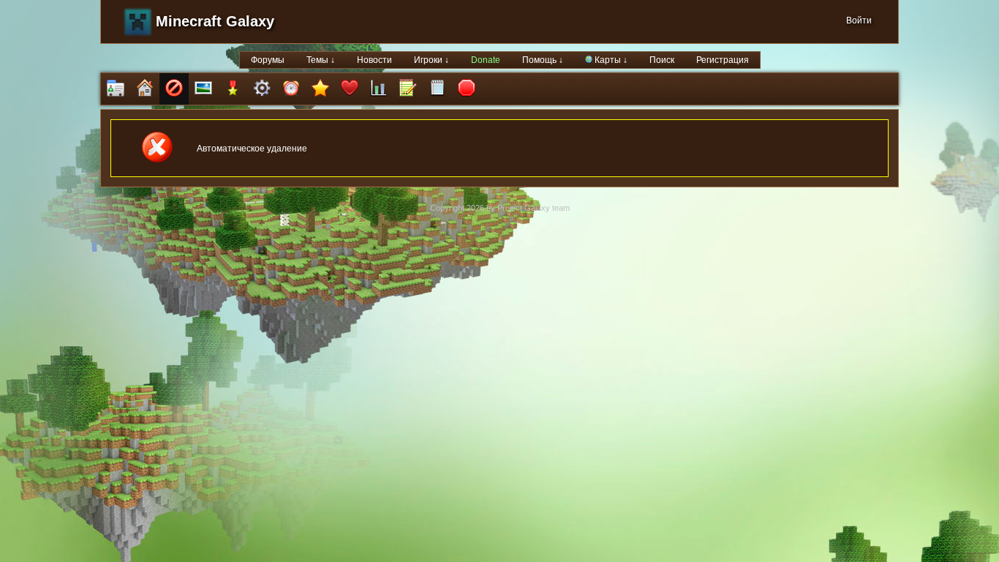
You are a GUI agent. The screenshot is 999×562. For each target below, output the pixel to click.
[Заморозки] (291, 89)
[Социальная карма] (378, 89)
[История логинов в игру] (408, 89)
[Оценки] (320, 89)
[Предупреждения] (466, 89)
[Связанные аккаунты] (349, 89)
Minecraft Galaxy (215, 21)
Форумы (267, 60)
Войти (859, 20)
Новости (374, 60)
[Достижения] (232, 89)
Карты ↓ (609, 60)
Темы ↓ (320, 60)
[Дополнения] (261, 89)
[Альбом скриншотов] (203, 89)
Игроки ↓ (431, 60)
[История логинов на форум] (437, 89)
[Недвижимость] (144, 89)
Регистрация (722, 60)
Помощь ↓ (542, 60)
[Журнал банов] (174, 89)
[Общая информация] (115, 89)
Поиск (661, 60)
